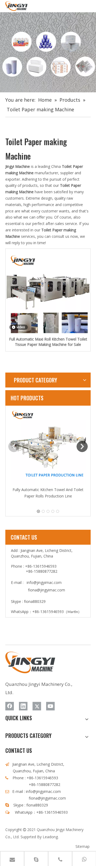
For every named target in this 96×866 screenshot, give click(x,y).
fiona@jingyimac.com (46, 589)
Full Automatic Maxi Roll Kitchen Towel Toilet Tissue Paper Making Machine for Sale (48, 342)
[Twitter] (37, 706)
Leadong (50, 836)
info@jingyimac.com (44, 582)
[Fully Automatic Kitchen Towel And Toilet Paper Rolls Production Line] (48, 447)
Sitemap (82, 846)
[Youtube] (50, 706)
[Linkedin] (23, 706)
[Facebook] (9, 706)
